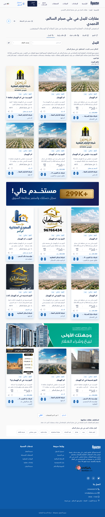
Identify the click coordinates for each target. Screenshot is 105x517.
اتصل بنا (33, 4)
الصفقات (55, 3)
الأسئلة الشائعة (59, 459)
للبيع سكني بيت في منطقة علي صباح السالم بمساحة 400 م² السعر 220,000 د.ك (85, 103)
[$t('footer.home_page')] (83, 447)
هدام (76, 432)
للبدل (90, 10)
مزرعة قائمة (21, 432)
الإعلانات (75, 3)
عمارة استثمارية (55, 432)
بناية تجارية (44, 432)
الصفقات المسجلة (27, 455)
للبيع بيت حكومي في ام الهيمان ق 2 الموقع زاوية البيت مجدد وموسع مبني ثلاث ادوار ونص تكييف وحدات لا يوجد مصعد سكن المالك (53, 103)
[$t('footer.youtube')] (93, 478)
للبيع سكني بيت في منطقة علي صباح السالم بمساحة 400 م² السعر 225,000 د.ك (53, 160)
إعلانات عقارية (28, 462)
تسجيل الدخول (59, 451)
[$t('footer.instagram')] (88, 478)
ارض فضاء (92, 432)
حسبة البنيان (29, 466)
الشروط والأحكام (59, 466)
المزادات (65, 3)
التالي (40, 415)
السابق (64, 415)
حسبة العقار (29, 451)
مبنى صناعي (32, 432)
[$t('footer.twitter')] (98, 478)
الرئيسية (84, 3)
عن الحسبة (60, 455)
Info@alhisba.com (91, 493)
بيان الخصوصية (59, 462)
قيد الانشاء (67, 432)
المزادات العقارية (28, 459)
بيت (83, 432)
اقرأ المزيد (96, 58)
